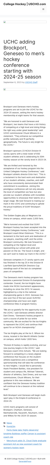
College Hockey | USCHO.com (24, 4)
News (9, 423)
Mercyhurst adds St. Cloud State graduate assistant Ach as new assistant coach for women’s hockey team (24, 444)
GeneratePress (25, 461)
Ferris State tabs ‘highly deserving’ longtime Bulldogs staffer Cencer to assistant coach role (24, 433)
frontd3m (11, 426)
